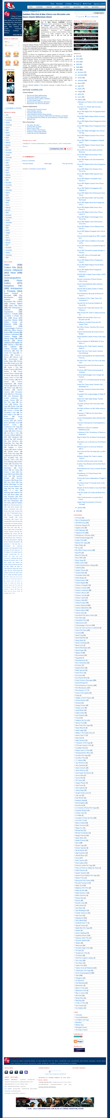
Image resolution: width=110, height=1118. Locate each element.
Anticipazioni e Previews (83, 535)
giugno (8, 132)
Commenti (9, 45)
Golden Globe (8, 361)
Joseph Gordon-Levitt (10, 554)
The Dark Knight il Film (82, 948)
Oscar (15, 318)
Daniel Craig (11, 388)
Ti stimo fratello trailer (34, 100)
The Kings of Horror (81, 1030)
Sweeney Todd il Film (11, 459)
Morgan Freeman (9, 369)
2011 (7, 115)
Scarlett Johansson (11, 398)
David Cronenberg (80, 643)
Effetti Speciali (80, 670)
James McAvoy (15, 507)
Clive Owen (11, 482)
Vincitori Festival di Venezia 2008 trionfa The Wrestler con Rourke (47, 116)
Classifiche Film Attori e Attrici (84, 615)
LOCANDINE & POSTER (13, 108)
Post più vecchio (67, 163)
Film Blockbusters (81, 688)
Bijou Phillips (9, 566)
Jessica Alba (8, 420)
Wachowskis (9, 537)
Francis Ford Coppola (82, 693)
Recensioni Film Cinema (13, 301)
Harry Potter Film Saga (11, 453)
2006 (7, 257)
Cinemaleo (78, 1015)
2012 (77, 56)
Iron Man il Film (13, 433)
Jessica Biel (16, 533)
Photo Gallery (79, 863)
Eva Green (78, 675)
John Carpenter (8, 535)
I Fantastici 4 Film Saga (82, 743)
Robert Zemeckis (8, 564)
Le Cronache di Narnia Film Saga (85, 808)
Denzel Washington (81, 648)
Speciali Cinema (8, 585)
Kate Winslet (79, 798)
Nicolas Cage (15, 406)
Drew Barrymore (18, 578)
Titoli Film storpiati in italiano (84, 958)
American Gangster (81, 525)
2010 (7, 147)
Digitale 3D (18, 342)
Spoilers (18, 541)
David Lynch (9, 578)
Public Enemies (18, 574)
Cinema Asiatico (9, 379)
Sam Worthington (13, 501)
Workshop (7, 492)
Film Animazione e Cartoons (84, 685)
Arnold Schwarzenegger (82, 538)
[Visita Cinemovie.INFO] (60, 150)
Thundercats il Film (9, 587)
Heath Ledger (79, 730)
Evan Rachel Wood (15, 570)
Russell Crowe (10, 425)
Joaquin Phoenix (8, 572)
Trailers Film (10, 267)
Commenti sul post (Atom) (37, 169)
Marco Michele (11, 1079)
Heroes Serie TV (15, 560)
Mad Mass (78, 1022)
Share (25, 146)
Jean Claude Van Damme (12, 562)
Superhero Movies (11, 320)
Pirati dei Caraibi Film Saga (83, 865)
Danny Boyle (19, 576)
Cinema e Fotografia (13, 515)
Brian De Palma (80, 555)
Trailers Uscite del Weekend (84, 968)
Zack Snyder (79, 1005)
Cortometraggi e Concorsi (13, 328)
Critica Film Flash (15, 306)
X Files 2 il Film (15, 529)
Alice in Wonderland (81, 520)
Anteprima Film (13, 286)
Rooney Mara (18, 564)
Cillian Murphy (9, 576)
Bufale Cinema (18, 513)
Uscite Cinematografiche (83, 973)
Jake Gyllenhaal (80, 765)
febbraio (8, 142)
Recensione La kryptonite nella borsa (38, 102)
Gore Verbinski (9, 429)
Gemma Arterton (15, 521)
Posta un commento (28, 160)
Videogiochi (15, 437)
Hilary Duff (7, 591)
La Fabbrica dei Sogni (82, 1020)
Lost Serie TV (7, 513)
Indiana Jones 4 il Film (11, 377)
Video (6, 265)
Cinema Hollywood (13, 270)
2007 (7, 245)
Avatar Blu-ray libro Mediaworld (36, 133)
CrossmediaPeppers (81, 1017)
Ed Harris (19, 455)
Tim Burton (78, 955)
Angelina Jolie (18, 408)
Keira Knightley (80, 803)
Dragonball (14, 548)
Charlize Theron (80, 570)
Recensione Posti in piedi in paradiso (38, 98)
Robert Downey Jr (80, 893)
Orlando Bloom (80, 855)
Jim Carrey (15, 470)
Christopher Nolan (80, 575)
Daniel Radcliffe (9, 517)
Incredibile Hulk (13, 457)
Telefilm (19, 365)
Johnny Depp (9, 338)
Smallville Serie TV (8, 593)
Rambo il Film (17, 498)
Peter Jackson (79, 860)
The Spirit (17, 585)
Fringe (18, 589)
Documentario (13, 359)
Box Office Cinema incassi (83, 550)
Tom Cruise (78, 960)
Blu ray (9, 505)
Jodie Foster (18, 572)
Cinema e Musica (80, 593)
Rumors (16, 375)
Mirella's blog (79, 1025)
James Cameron (9, 365)
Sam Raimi (15, 488)
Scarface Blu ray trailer (34, 127)
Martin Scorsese (17, 431)
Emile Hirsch (79, 673)
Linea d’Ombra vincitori (34, 111)
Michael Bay (8, 439)
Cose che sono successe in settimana (87, 628)
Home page (47, 163)
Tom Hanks (7, 503)
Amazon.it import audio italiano (36, 131)
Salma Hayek (16, 591)
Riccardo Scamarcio (81, 883)
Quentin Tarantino (80, 873)
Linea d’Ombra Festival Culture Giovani (39, 114)
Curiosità (16, 332)
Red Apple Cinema (81, 1027)
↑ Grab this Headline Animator (55, 1074)
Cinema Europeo (10, 349)
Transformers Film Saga (11, 427)
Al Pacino (7, 375)
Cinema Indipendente (38, 143)
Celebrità (7, 299)
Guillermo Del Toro (81, 720)
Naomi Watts (15, 494)
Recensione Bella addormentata (37, 95)
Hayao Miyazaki (80, 728)
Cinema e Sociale (13, 410)
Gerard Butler (15, 474)
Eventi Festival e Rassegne (84, 680)
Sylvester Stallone (9, 435)
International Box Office (82, 753)
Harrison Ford (17, 357)
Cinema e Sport (9, 472)
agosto (8, 127)
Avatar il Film (13, 367)
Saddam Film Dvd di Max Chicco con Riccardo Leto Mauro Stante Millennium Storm (46, 15)
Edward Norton (13, 451)
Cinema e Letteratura (11, 334)
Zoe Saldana (18, 503)
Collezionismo (8, 455)
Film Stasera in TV (17, 550)
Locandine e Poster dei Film (84, 818)
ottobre (8, 122)
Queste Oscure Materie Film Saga (86, 875)
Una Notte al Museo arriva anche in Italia (90, 461)
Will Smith (7, 408)
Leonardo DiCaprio (81, 810)
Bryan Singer (12, 568)
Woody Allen (18, 480)
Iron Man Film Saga (81, 755)
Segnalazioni (8, 312)
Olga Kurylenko (9, 496)
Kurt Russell (18, 535)
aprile (7, 137)
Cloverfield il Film (10, 412)
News (13, 272)
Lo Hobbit (8, 574)
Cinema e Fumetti (11, 314)
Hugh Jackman (15, 511)
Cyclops (8, 1093)
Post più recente (28, 163)
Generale (19, 439)
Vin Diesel (78, 980)
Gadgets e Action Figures (83, 698)
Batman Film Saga (81, 543)
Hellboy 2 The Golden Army (13, 552)
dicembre (8, 117)
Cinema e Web (13, 345)
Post (8, 42)
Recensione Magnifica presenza (37, 97)
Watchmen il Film (9, 544)
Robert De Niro (17, 386)
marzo (7, 140)
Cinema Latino (79, 613)
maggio (8, 135)
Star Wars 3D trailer (33, 125)
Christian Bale (79, 573)
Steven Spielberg (80, 933)
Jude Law (7, 476)
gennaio (8, 145)
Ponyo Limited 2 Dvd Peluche (36, 130)
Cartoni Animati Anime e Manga (85, 565)
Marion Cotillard (17, 449)
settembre (9, 125)
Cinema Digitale (10, 336)
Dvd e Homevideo (16, 394)
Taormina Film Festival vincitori (37, 109)
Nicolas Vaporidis (8, 541)
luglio (7, 130)
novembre (9, 120)
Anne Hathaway (9, 462)
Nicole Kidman (79, 850)
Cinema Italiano (16, 303)
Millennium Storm (46, 24)
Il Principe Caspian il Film (83, 745)
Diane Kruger (18, 445)
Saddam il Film (38, 85)
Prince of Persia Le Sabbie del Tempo (87, 868)
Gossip (6, 523)
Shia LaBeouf (10, 347)
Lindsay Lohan (10, 581)
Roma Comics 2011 (33, 128)
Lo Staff (8, 1088)
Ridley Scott (15, 423)
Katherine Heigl (16, 539)
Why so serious (80, 993)
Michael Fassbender (9, 509)
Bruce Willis (79, 558)
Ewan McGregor (80, 683)
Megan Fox (15, 484)
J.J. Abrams (79, 760)
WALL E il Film (11, 490)
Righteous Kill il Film (17, 525)
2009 (7, 180)
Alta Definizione (80, 523)
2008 (7, 212)
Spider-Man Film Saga (11, 443)
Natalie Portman (80, 840)
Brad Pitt (7, 445)
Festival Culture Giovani (34, 112)
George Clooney (9, 400)
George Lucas (14, 363)
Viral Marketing (13, 396)
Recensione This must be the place (38, 103)
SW (6, 1086)
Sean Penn (10, 527)
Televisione (7, 351)
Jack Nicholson (13, 441)
